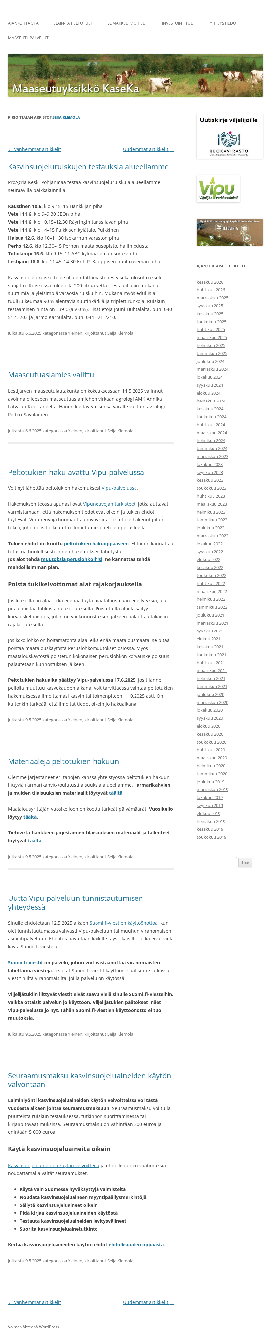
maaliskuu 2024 (212, 433)
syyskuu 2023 (210, 472)
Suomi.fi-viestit (25, 962)
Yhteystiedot (224, 23)
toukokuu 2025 (211, 322)
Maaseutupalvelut (28, 38)
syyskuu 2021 (210, 631)
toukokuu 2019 (211, 837)
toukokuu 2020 (211, 742)
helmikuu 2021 (211, 678)
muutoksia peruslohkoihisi (71, 559)
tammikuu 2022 (212, 607)
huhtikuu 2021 (211, 663)
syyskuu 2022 (210, 552)
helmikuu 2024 (211, 440)
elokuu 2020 (208, 726)
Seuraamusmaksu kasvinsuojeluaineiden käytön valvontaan (89, 1079)
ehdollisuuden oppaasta (136, 1245)
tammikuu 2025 (212, 353)
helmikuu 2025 (211, 345)
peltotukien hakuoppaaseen (96, 543)
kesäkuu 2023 (210, 480)
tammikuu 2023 (212, 520)
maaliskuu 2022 (212, 591)
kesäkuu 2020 (210, 734)
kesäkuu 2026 (210, 282)
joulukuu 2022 (210, 528)
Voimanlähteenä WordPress (33, 1327)
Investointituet (178, 23)
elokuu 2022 (208, 559)
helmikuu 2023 (211, 512)
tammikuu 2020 (212, 774)
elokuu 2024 (208, 393)
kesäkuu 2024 (210, 409)
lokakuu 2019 (210, 797)
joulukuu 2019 (210, 781)
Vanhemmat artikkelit (34, 149)
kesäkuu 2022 (210, 567)
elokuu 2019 (208, 813)
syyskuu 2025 (210, 306)
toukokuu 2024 (211, 417)
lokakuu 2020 (210, 710)
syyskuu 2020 (210, 718)
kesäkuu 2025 (210, 314)
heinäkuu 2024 (211, 401)
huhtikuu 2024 (211, 425)
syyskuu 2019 (210, 805)
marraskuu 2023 (212, 456)
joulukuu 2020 (210, 694)
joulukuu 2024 (210, 361)
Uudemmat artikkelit (148, 149)
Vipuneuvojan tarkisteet (109, 504)
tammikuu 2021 (212, 686)
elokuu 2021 (208, 639)
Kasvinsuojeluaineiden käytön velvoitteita (53, 1165)
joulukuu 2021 (210, 615)
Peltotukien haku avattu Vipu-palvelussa (76, 472)
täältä (115, 793)
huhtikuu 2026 (211, 290)
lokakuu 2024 (210, 377)
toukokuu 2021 (211, 655)
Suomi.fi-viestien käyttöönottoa (124, 923)
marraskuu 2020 (212, 702)
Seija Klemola (66, 117)
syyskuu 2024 (210, 385)
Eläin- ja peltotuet (73, 23)
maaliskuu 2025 (212, 337)
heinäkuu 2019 (211, 821)
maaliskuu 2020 (212, 758)
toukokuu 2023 (211, 488)
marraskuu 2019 (212, 789)
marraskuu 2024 (212, 369)
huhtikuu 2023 (211, 496)
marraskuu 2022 (212, 536)
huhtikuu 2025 (211, 329)
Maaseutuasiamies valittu (51, 374)
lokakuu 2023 (210, 464)
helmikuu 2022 (211, 599)
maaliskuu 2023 (212, 504)
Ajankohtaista (23, 23)
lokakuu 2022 (210, 544)
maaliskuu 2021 (212, 670)
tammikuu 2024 (212, 448)
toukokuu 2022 (211, 575)
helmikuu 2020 (211, 766)
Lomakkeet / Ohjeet (127, 23)
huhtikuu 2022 (211, 583)
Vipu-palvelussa (119, 488)
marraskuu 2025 (212, 298)
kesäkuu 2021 (210, 647)
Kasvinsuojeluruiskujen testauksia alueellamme (88, 166)
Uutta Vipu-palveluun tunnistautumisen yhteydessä (75, 902)
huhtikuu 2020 (211, 750)
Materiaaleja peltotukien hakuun (63, 761)
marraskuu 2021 (212, 623)
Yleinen (75, 333)
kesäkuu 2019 (210, 829)
